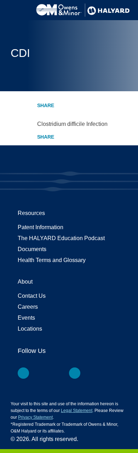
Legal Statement (76, 410)
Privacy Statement (35, 417)
